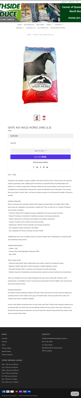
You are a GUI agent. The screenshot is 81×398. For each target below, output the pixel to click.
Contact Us (30, 28)
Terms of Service (7, 355)
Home (19, 25)
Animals (19, 28)
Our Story (40, 25)
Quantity (13, 143)
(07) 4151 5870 (47, 342)
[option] (40, 75)
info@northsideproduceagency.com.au (54, 338)
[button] (37, 118)
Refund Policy (6, 351)
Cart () (71, 2)
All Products (43, 28)
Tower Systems (13, 395)
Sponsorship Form (57, 28)
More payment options (40, 162)
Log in (64, 2)
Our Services (29, 25)
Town (48, 25)
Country (58, 25)
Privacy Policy (6, 348)
